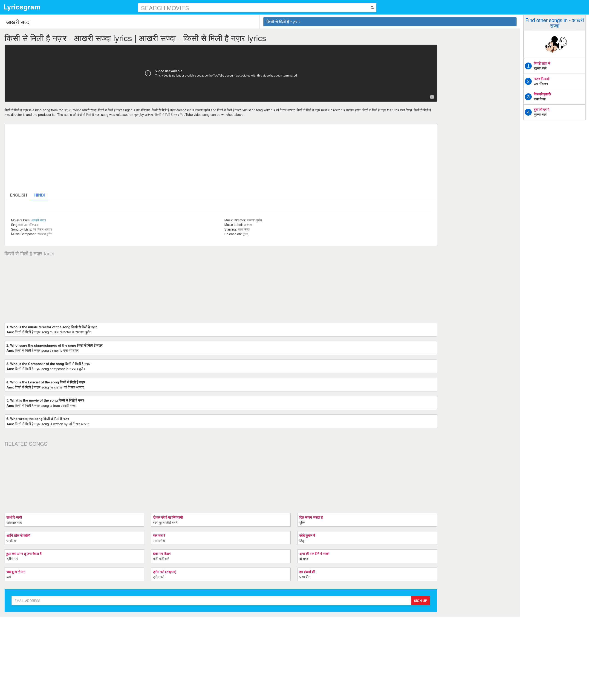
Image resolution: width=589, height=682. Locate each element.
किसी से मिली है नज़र (282, 21)
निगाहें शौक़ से (542, 63)
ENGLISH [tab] (18, 195)
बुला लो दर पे (541, 109)
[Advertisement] (144, 158)
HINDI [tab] (39, 195)
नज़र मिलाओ (541, 78)
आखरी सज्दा (39, 220)
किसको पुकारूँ (542, 94)
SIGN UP (420, 600)
